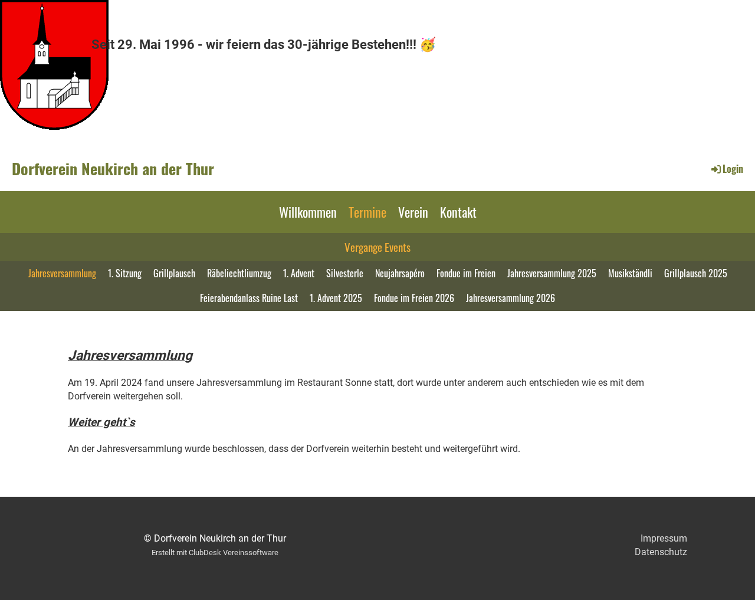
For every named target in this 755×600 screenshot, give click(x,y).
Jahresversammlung (62, 273)
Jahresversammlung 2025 (551, 273)
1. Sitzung (125, 273)
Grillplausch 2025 (695, 273)
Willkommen (308, 211)
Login (733, 169)
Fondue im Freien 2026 (414, 298)
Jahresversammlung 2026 (510, 298)
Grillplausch (174, 273)
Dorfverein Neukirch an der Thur (113, 168)
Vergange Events (377, 246)
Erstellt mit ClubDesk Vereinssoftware (215, 552)
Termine (367, 211)
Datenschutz (661, 552)
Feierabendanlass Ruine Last (249, 298)
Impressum (664, 538)
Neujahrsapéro (400, 273)
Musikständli (630, 273)
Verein (413, 211)
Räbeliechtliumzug (239, 273)
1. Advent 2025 (336, 298)
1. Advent (298, 273)
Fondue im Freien (465, 273)
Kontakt (458, 211)
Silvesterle (344, 273)
